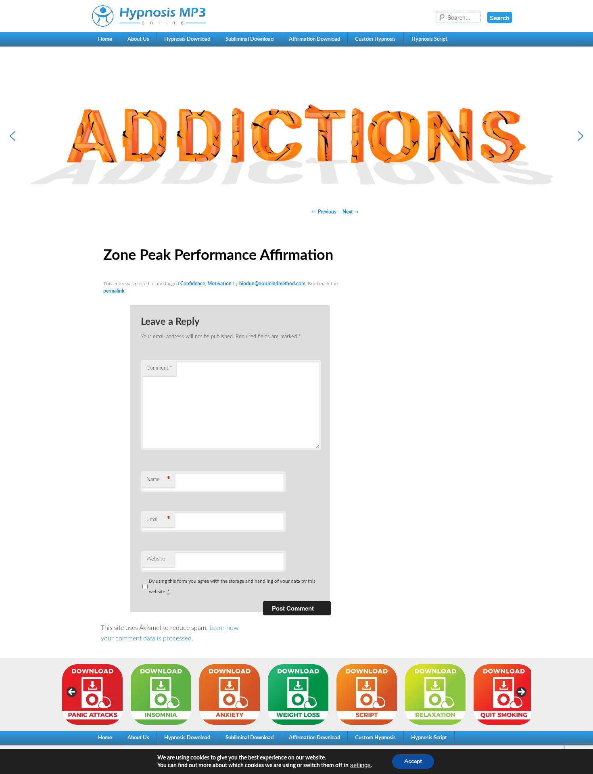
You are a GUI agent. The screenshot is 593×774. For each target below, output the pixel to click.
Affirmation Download (314, 39)
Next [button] (521, 692)
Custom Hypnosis (375, 39)
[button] (296, 136)
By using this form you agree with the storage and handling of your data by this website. (232, 586)
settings (360, 765)
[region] (296, 136)
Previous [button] (72, 692)
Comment (159, 368)
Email (158, 519)
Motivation (219, 283)
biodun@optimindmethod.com (272, 283)
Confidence (192, 283)
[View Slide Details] (92, 694)
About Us (138, 39)
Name (158, 479)
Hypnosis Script (429, 39)
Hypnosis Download (187, 39)
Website (155, 559)
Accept (413, 761)
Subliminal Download (250, 39)
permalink (113, 291)
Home (105, 39)
